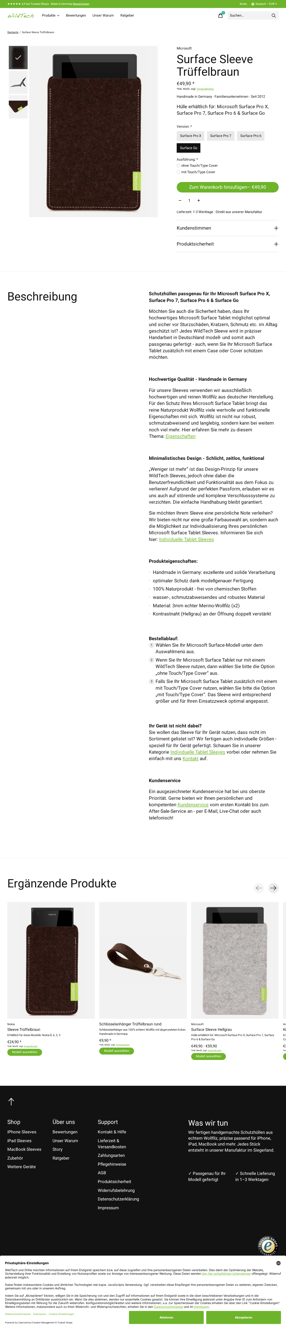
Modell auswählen (24, 1052)
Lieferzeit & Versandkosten (112, 1144)
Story (58, 1149)
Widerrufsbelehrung (116, 1190)
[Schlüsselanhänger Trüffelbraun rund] (143, 960)
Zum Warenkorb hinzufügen (227, 187)
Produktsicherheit (114, 1182)
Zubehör (15, 1158)
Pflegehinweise (112, 1164)
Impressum (108, 1208)
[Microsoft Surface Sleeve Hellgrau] (235, 960)
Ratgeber (127, 15)
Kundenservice (193, 804)
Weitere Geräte (21, 1167)
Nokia (11, 1024)
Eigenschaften (181, 436)
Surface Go (188, 148)
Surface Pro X (190, 135)
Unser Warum (103, 15)
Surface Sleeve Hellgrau (211, 1030)
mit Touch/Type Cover (198, 172)
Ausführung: (187, 159)
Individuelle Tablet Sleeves (186, 539)
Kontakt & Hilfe (112, 1132)
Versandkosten (205, 89)
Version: (184, 126)
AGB (102, 1173)
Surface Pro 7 (220, 135)
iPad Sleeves (19, 1141)
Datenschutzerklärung (118, 1199)
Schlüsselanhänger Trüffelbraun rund (130, 1024)
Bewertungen (81, 4)
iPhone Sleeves (21, 1132)
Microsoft (184, 48)
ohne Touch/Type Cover (199, 165)
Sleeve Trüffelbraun (23, 1030)
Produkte (48, 15)
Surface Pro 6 (250, 135)
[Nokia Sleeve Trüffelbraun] (51, 960)
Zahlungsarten (111, 1155)
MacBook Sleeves (24, 1149)
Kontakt (190, 758)
